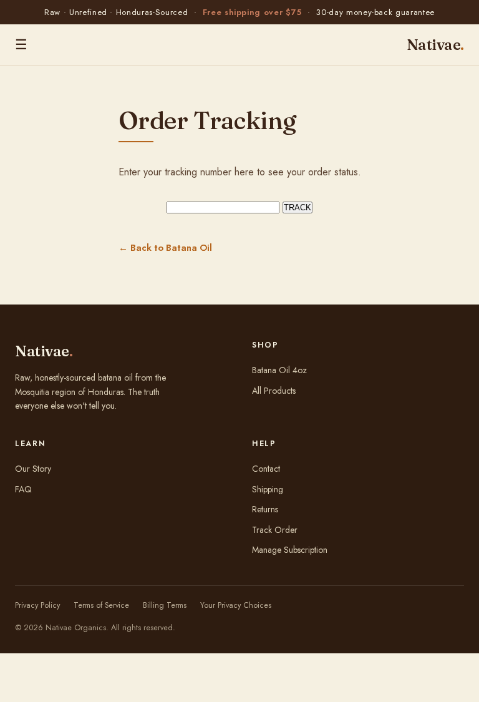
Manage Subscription (289, 550)
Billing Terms (164, 605)
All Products (274, 390)
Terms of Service (101, 605)
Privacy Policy (37, 605)
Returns (265, 509)
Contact (266, 468)
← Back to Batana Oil (165, 248)
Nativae (435, 45)
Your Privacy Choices (235, 605)
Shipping (267, 489)
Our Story (33, 468)
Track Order (275, 530)
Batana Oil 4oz (279, 370)
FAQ (23, 489)
